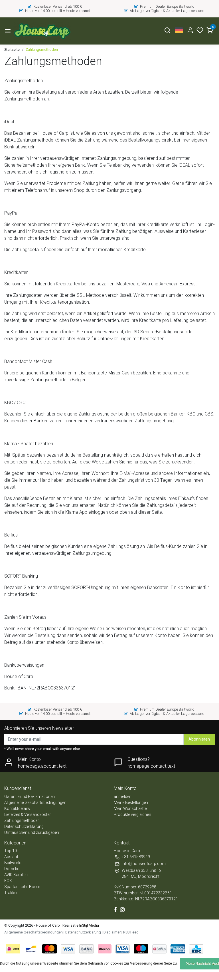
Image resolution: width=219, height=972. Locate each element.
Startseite (12, 49)
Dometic (11, 868)
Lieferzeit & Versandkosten (28, 814)
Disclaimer (112, 932)
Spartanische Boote (22, 886)
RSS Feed (131, 932)
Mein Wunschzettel (130, 808)
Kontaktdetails (17, 808)
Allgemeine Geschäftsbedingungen (35, 802)
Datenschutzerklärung (24, 826)
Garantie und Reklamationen (29, 796)
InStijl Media (88, 925)
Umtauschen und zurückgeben (31, 832)
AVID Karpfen (16, 874)
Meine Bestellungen (131, 802)
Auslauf (11, 856)
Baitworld (12, 862)
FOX (8, 880)
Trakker (11, 892)
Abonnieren (199, 739)
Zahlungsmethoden (42, 49)
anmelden (122, 796)
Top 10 (10, 850)
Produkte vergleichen (132, 814)
